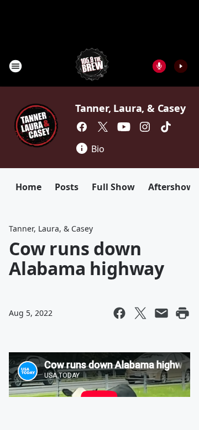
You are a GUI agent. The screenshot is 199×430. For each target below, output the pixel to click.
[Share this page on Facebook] (119, 313)
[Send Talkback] (159, 66)
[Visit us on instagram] (144, 126)
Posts (66, 187)
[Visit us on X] (102, 126)
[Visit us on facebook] (81, 126)
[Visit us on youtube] (123, 126)
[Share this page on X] (140, 313)
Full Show (113, 187)
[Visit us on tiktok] (165, 126)
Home (28, 187)
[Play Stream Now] (180, 66)
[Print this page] (182, 313)
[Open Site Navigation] (15, 66)
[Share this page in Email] (161, 313)
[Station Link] (92, 66)
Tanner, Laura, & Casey (130, 108)
